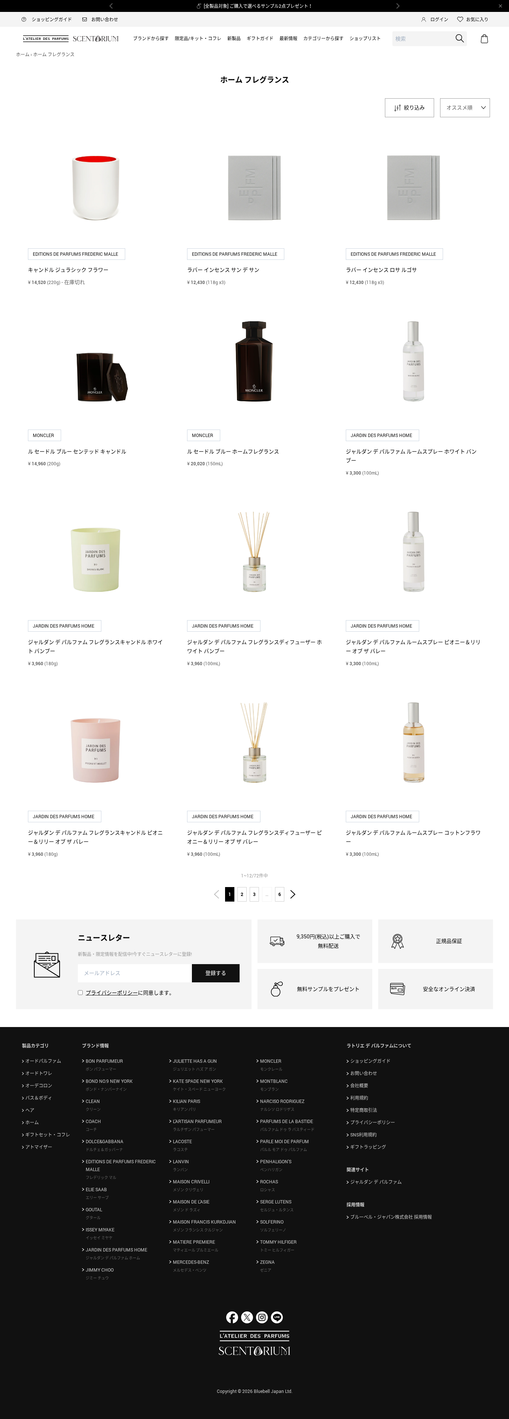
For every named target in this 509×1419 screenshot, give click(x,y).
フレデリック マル (101, 1177)
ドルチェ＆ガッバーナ (104, 1149)
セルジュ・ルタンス (277, 1209)
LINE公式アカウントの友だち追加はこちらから (258, 6)
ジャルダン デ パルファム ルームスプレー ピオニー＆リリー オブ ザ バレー (413, 646)
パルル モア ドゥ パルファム (283, 1149)
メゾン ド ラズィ (186, 1209)
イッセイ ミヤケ (99, 1237)
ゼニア (265, 1270)
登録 (215, 972)
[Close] (500, 6)
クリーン (93, 1109)
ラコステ (180, 1149)
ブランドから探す (151, 38)
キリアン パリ (184, 1109)
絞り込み (414, 107)
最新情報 (288, 38)
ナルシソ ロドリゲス (277, 1109)
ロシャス (267, 1189)
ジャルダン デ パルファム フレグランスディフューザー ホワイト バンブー (254, 646)
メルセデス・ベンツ (189, 1270)
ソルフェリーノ (273, 1230)
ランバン (180, 1169)
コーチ (91, 1129)
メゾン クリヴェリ (188, 1189)
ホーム (22, 54)
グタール (93, 1217)
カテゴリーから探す (323, 38)
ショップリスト (365, 38)
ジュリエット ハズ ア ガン (194, 1069)
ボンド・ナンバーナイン (106, 1089)
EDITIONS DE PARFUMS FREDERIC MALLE (76, 254)
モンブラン (269, 1089)
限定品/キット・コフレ (198, 38)
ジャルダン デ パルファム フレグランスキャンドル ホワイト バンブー (95, 646)
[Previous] (111, 6)
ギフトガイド (260, 38)
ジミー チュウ (97, 1278)
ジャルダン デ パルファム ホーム (113, 1257)
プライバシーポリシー (112, 992)
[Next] (398, 6)
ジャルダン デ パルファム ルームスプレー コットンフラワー (413, 837)
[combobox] (429, 39)
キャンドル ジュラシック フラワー (68, 269)
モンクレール (271, 1069)
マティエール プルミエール (195, 1250)
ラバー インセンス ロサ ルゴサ (381, 269)
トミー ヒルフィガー (277, 1250)
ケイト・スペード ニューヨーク (199, 1089)
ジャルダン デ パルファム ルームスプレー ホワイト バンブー (411, 456)
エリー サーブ (97, 1197)
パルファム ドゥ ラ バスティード (287, 1129)
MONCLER (44, 435)
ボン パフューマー (101, 1069)
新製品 (234, 38)
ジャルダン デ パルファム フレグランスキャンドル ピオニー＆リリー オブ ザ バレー (95, 837)
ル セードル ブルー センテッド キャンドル (77, 451)
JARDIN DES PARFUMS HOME (382, 435)
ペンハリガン (271, 1169)
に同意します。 (130, 992)
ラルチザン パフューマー (194, 1129)
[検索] (460, 38)
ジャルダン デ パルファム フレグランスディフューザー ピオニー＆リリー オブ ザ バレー (254, 837)
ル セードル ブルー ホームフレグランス (233, 451)
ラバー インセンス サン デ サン (223, 269)
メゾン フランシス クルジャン (198, 1230)
